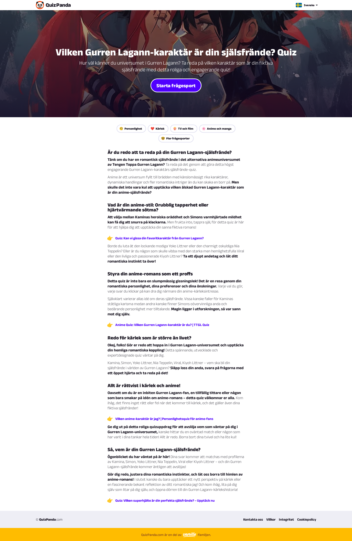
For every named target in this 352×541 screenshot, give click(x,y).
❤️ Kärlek (157, 128)
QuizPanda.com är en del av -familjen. (176, 535)
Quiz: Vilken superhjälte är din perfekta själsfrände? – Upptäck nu (165, 500)
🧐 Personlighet (130, 128)
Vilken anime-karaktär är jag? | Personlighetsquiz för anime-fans (164, 419)
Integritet (286, 519)
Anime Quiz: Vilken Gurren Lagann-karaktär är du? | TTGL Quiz (162, 325)
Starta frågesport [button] (176, 85)
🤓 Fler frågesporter (175, 138)
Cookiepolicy (306, 519)
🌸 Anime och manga (216, 128)
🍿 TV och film (183, 128)
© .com (49, 519)
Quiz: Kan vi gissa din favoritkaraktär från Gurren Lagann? (159, 238)
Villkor (271, 519)
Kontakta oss (253, 519)
